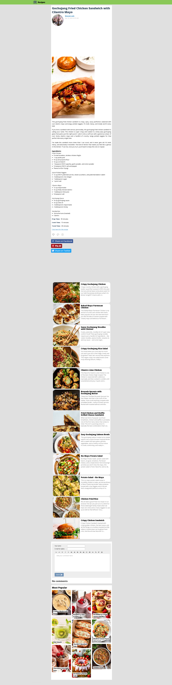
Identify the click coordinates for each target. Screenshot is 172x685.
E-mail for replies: (60, 549)
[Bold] (62, 552)
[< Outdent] (77, 552)
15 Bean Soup (98, 667)
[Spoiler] (95, 552)
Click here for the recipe (60, 229)
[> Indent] (80, 552)
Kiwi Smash (57, 642)
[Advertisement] (126, 32)
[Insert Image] (83, 552)
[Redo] (59, 552)
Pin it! (58, 245)
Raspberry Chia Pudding (79, 616)
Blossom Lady (69, 16)
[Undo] (56, 552)
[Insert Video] (86, 552)
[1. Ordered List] (74, 552)
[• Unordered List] (71, 552)
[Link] (92, 552)
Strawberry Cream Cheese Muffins (100, 615)
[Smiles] (101, 552)
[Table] (89, 552)
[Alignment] (98, 552)
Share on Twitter (62, 250)
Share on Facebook (63, 241)
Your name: (58, 546)
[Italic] (65, 552)
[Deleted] (68, 552)
